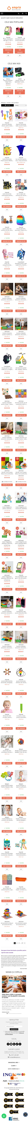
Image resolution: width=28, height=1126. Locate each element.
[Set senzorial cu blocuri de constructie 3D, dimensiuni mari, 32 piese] (7, 914)
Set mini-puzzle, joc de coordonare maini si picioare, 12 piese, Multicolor (21, 403)
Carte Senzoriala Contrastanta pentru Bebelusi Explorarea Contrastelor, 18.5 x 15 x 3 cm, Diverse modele (7, 194)
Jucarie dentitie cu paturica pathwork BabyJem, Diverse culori (21, 786)
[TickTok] (17, 1044)
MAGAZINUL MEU (13, 1062)
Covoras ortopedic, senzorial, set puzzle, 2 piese (7, 299)
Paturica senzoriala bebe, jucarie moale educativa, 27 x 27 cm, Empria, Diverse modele (21, 125)
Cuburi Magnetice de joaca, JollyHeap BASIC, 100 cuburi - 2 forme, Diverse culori (21, 542)
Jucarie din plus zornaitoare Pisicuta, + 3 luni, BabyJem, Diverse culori (7, 751)
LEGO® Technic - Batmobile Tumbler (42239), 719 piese (20, 81)
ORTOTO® (7, 296)
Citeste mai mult (5, 1012)
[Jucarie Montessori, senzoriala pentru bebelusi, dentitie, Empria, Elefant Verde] (21, 844)
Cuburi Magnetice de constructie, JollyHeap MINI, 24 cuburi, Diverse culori (21, 507)
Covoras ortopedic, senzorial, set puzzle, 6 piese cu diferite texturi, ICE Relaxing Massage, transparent (21, 299)
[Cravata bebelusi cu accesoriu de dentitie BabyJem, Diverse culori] (7, 810)
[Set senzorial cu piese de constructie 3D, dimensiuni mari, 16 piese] (21, 914)
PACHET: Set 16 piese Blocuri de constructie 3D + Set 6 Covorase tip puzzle (21, 473)
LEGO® (20, 79)
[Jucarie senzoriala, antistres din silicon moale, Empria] (21, 672)
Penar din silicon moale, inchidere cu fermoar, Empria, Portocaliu (21, 889)
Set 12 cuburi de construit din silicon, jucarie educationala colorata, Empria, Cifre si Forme (21, 194)
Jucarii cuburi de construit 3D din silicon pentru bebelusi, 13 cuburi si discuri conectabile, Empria (7, 229)
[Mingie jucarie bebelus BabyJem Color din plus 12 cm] (21, 741)
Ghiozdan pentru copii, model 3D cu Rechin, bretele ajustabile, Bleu (21, 264)
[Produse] (2, 14)
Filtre (8, 105)
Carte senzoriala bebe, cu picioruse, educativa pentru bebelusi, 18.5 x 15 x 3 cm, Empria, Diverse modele (7, 854)
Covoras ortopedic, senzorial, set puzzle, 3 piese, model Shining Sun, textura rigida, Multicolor (7, 438)
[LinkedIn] (14, 1044)
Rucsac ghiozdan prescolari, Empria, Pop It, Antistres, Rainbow (21, 229)
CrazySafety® (21, 262)
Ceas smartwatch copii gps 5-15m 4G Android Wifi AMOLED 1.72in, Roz (8, 39)
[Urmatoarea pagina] (25, 943)
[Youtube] (11, 1044)
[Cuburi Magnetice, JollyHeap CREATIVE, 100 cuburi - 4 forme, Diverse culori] (7, 532)
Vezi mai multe (23, 968)
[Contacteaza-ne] (18, 13)
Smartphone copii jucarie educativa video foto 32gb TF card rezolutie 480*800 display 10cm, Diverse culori (20, 39)
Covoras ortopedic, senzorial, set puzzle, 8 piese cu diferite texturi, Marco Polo (21, 333)
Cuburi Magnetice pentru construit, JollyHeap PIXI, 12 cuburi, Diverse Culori (7, 507)
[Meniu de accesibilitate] (25, 1114)
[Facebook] (8, 1044)
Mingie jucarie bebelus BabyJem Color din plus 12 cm (21, 751)
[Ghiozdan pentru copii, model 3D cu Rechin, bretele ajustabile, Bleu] (21, 254)
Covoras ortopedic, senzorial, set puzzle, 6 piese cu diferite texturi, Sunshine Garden (7, 647)
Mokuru (8, 79)
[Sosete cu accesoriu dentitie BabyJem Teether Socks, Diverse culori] (21, 810)
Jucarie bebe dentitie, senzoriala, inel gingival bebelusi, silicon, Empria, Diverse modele (7, 681)
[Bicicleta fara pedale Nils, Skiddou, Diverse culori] (21, 358)
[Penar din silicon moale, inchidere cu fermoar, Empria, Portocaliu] (21, 879)
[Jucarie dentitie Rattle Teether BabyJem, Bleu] (7, 776)
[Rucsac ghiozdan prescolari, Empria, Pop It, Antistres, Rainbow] (21, 219)
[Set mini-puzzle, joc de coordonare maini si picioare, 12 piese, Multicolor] (21, 393)
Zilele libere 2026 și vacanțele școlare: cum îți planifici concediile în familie (13, 995)
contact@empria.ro (15, 1057)
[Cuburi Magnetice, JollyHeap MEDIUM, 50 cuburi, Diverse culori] (7, 567)
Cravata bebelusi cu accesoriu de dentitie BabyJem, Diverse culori (7, 819)
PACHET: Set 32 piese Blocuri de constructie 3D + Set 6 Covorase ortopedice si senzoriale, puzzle (7, 473)
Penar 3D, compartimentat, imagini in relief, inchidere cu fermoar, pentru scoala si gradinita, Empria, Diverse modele (7, 264)
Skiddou (21, 366)
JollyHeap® (7, 505)
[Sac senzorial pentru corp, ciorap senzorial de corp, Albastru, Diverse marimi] (21, 150)
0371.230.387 (15, 1055)
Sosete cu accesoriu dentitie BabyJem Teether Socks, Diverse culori (21, 819)
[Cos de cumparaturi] (22, 13)
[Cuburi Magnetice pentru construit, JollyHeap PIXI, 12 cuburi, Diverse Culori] (7, 498)
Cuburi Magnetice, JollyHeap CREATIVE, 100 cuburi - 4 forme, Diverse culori (7, 542)
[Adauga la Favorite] (8, 55)
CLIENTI (13, 1065)
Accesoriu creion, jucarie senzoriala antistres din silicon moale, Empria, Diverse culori (21, 716)
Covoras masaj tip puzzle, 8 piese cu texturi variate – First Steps (7, 333)
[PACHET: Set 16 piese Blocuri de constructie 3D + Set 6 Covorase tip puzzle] (21, 463)
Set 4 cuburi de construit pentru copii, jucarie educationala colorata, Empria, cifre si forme (7, 889)
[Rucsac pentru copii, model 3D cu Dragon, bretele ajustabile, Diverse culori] (7, 358)
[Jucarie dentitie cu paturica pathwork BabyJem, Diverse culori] (21, 776)
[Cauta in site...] (26, 13)
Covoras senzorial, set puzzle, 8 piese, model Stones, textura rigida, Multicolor (21, 438)
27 (22, 943)
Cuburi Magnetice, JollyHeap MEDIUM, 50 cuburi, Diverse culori (7, 577)
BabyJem (7, 749)
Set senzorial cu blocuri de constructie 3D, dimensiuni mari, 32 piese (7, 923)
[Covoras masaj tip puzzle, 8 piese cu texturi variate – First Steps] (7, 324)
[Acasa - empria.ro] (14, 8)
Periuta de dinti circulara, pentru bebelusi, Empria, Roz (7, 716)
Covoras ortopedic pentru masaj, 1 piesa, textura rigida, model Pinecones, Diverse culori (7, 403)
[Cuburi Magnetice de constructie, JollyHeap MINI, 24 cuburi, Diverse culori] (21, 498)
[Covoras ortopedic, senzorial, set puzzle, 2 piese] (7, 289)
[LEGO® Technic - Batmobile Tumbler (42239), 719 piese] (20, 72)
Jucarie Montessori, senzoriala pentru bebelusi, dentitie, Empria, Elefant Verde (21, 854)
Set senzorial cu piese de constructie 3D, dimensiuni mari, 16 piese (21, 923)
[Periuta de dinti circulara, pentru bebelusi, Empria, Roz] (7, 706)
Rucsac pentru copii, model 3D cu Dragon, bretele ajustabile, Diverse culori (7, 368)
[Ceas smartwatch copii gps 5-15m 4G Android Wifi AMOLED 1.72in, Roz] (8, 31)
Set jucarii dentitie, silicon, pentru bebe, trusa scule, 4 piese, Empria (7, 125)
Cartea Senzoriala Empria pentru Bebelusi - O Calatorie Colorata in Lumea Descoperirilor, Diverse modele (7, 159)
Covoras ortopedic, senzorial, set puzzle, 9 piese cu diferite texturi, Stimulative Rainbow (7, 612)
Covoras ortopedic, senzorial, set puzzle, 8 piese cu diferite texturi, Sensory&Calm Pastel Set (21, 647)
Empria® (8, 37)
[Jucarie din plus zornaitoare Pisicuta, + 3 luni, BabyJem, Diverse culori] (7, 741)
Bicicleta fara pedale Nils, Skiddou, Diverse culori (21, 368)
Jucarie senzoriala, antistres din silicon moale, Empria (21, 681)
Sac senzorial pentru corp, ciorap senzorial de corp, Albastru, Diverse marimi (21, 159)
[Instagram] (20, 1044)
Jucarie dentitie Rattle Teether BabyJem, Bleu (7, 786)
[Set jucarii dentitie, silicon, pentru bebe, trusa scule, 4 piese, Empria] (7, 115)
